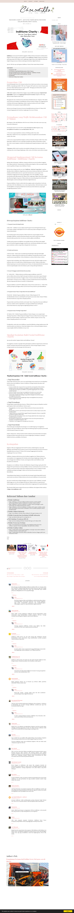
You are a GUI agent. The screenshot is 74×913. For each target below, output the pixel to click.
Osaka (65, 129)
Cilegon (56, 127)
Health (64, 116)
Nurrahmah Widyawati (16, 700)
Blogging (58, 113)
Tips (64, 120)
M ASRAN (13, 633)
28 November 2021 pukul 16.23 (15, 749)
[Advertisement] (27, 896)
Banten (52, 126)
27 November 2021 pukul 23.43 (15, 724)
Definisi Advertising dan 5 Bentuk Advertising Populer (59, 71)
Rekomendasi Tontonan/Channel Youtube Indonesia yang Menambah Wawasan (59, 162)
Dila (15, 597)
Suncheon (57, 131)
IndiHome (9, 55)
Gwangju (64, 127)
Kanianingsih (14, 678)
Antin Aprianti (14, 610)
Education (58, 114)
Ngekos (60, 117)
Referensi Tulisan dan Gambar (16, 76)
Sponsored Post (55, 120)
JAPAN (62, 128)
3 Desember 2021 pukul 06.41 (18, 690)
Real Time (59, 264)
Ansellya (13, 734)
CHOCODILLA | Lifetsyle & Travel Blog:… (58, 257)
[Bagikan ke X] (27, 568)
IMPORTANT (41, 1)
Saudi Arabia (53, 131)
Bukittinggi (62, 126)
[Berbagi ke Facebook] (25, 568)
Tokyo (61, 131)
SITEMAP (36, 1)
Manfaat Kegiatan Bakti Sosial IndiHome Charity (20, 74)
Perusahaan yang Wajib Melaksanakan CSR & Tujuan (21, 71)
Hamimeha (14, 807)
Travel (53, 121)
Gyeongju (58, 128)
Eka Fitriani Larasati (16, 762)
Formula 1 (61, 115)
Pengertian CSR (12, 69)
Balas (12, 592)
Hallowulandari (15, 785)
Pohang (56, 130)
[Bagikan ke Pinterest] (30, 568)
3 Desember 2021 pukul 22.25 (15, 818)
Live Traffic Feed (59, 249)
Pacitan (52, 130)
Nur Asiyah (14, 748)
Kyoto (61, 129)
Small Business (61, 119)
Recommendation (61, 118)
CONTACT (30, 1)
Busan (52, 127)
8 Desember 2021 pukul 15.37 (15, 828)
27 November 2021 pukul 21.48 (15, 701)
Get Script (56, 264)
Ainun (12, 817)
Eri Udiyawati (14, 827)
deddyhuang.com (15, 656)
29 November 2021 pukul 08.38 (15, 775)
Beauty (52, 113)
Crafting (64, 113)
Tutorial (59, 121)
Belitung (56, 126)
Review (52, 119)
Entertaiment (63, 114)
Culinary (53, 114)
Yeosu (64, 131)
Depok (60, 127)
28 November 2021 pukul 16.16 (18, 598)
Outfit (65, 117)
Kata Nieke (14, 774)
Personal (52, 118)
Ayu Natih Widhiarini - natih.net (19, 797)
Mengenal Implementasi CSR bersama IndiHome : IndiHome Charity (24, 72)
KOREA (55, 129)
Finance (52, 115)
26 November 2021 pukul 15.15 (15, 611)
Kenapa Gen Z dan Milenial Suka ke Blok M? (60, 177)
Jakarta (65, 128)
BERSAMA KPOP (59, 73)
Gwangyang (53, 128)
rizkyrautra (14, 583)
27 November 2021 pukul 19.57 (15, 679)
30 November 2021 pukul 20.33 (15, 808)
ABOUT (25, 1)
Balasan (14, 595)
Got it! (68, 911)
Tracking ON (63, 264)
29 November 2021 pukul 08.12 (15, 763)
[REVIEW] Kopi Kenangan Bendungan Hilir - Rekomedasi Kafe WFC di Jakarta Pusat (60, 205)
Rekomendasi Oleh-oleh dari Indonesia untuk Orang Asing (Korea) (59, 148)
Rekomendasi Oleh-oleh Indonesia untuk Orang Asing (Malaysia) (59, 191)
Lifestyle (53, 117)
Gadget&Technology (55, 116)
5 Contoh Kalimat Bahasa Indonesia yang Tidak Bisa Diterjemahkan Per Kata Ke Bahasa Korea (59, 75)
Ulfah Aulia (14, 723)
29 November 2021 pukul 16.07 (15, 798)
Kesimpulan (12, 75)
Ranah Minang (62, 130)
